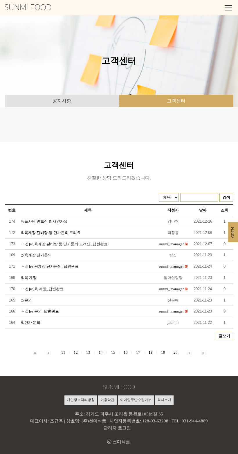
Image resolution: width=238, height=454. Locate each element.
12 (76, 353)
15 (113, 353)
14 (101, 353)
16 (126, 353)
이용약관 (107, 400)
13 (88, 353)
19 (163, 353)
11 (63, 353)
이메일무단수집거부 (136, 400)
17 (138, 353)
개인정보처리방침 (81, 400)
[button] (171, 244)
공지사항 (62, 100)
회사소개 (164, 400)
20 (176, 353)
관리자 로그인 (117, 428)
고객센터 (176, 100)
